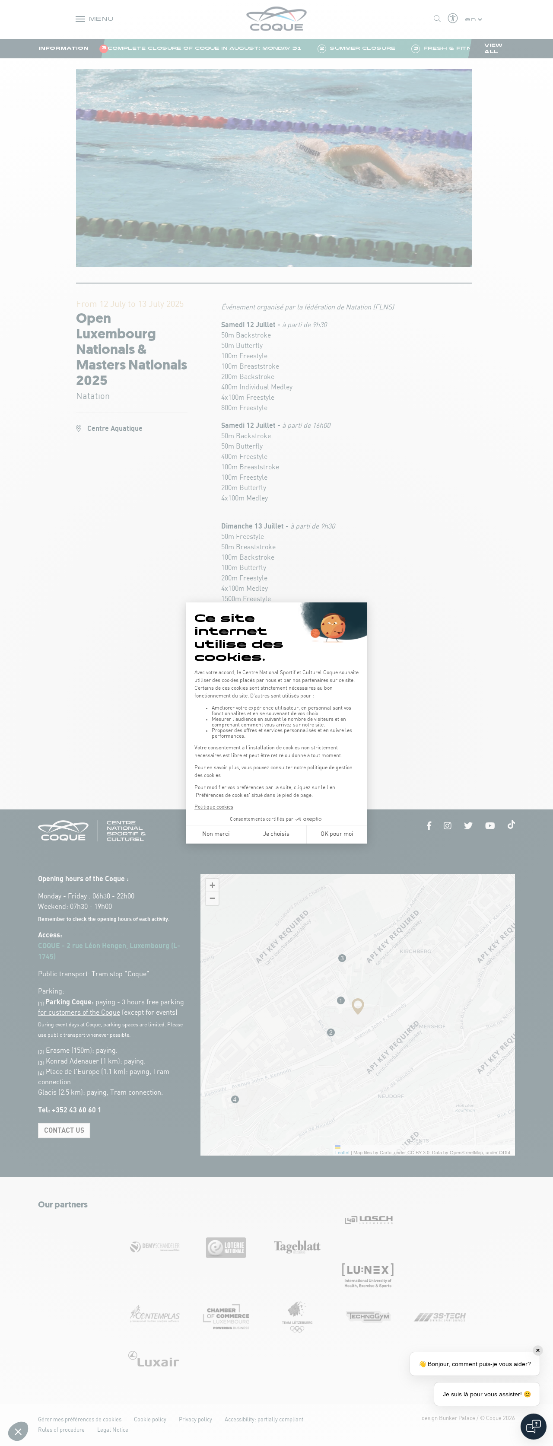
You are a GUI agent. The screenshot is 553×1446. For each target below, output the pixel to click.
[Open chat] (534, 1427)
